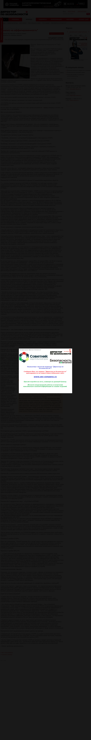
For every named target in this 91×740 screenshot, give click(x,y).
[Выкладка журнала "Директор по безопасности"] (45, 392)
